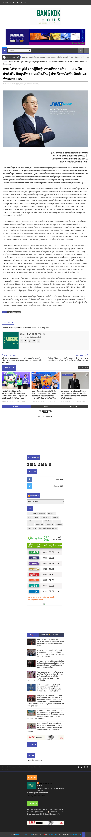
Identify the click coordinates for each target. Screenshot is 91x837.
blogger (16, 406)
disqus (45, 406)
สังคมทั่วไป (49, 525)
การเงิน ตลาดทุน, (33, 84)
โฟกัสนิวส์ (47, 521)
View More (84, 368)
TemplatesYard (52, 834)
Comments (58, 635)
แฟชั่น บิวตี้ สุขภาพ (34, 521)
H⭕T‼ (33, 635)
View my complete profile (36, 796)
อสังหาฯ (59, 525)
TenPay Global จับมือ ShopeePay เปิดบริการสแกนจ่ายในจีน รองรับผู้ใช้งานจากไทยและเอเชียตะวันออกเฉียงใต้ (48, 57)
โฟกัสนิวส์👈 (45, 635)
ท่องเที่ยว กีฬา (45, 517)
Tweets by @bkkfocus (34, 760)
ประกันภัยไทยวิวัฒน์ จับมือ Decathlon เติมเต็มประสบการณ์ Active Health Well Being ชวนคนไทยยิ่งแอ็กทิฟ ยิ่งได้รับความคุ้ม (14, 394)
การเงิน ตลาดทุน (14, 62)
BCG (29, 514)
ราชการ (30, 525)
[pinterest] (21, 2)
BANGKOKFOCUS (45, 783)
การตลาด (51, 514)
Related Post (9, 368)
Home (5, 62)
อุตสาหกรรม (32, 528)
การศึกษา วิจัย (33, 517)
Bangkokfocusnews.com (24, 834)
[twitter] (17, 2)
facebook (74, 406)
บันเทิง (55, 517)
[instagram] (25, 2)
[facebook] (13, 2)
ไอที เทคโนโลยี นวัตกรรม (48, 528)
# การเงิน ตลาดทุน (14, 312)
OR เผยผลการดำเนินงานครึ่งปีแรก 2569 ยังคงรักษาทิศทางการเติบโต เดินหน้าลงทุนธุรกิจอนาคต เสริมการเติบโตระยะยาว (74, 394)
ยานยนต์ (57, 521)
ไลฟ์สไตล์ (39, 525)
